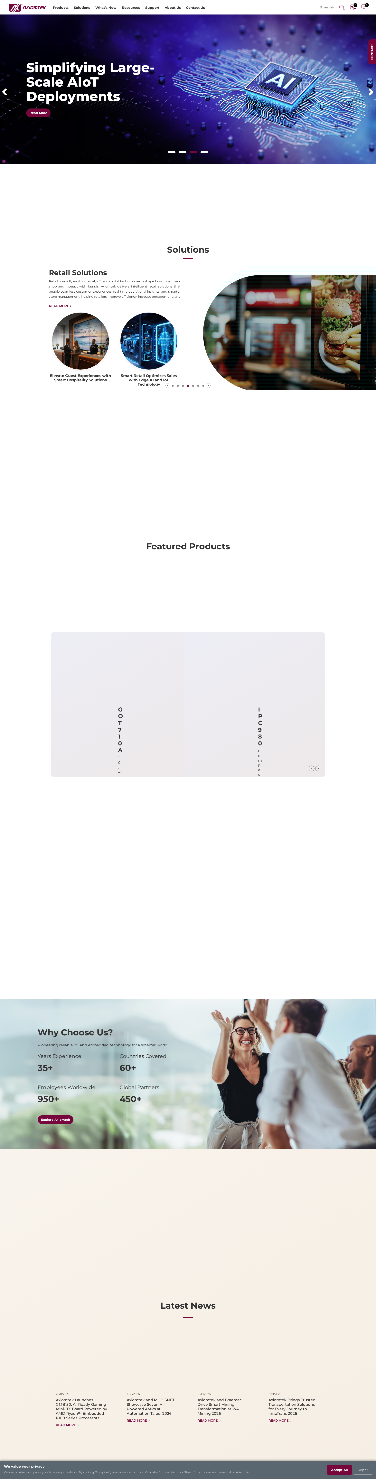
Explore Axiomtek (55, 1120)
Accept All (339, 1470)
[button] (4, 92)
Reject (363, 1470)
